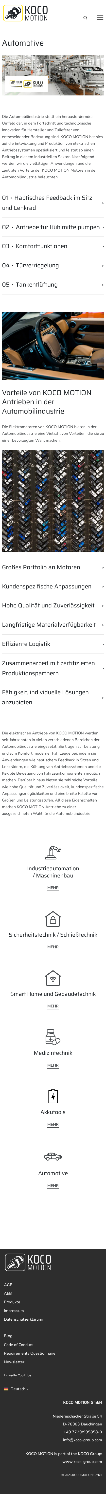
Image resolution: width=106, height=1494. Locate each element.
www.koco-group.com (82, 1461)
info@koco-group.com (82, 1440)
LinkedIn (10, 1375)
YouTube (24, 1375)
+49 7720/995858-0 (83, 1432)
